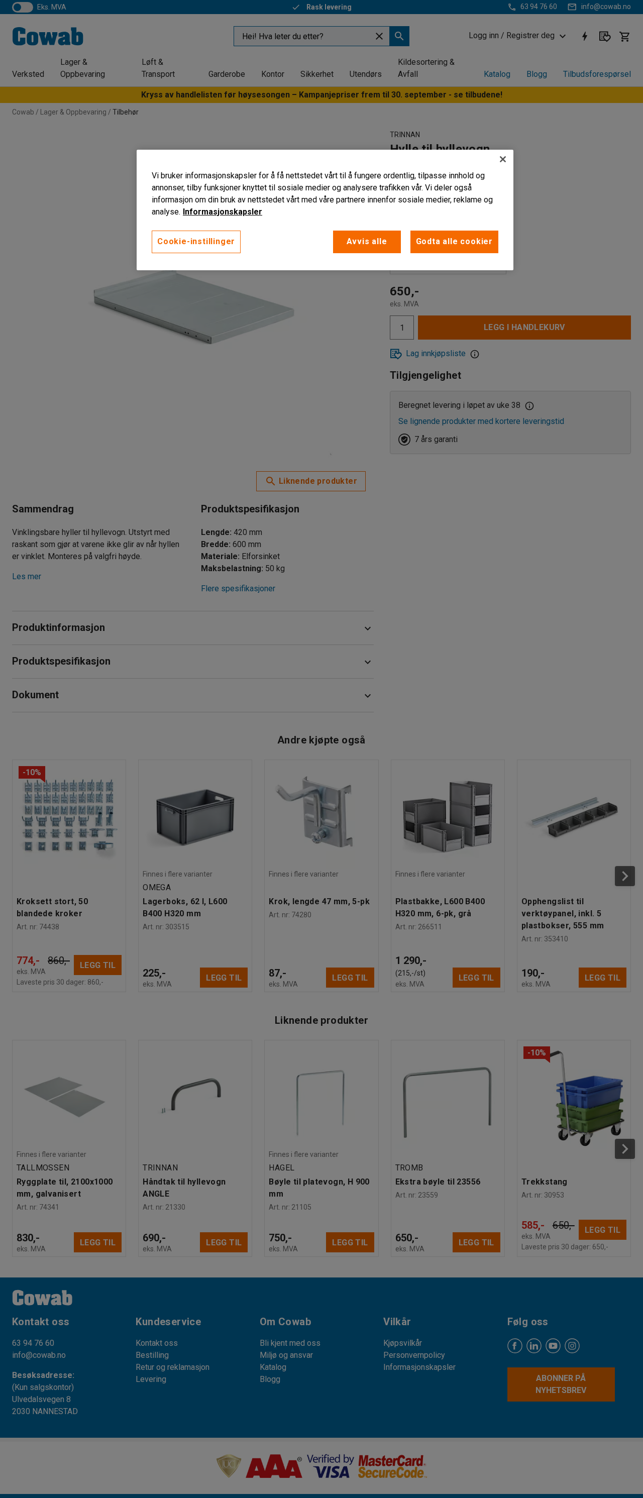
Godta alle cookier (454, 241)
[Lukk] (502, 159)
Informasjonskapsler (222, 212)
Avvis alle (367, 241)
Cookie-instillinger (196, 241)
